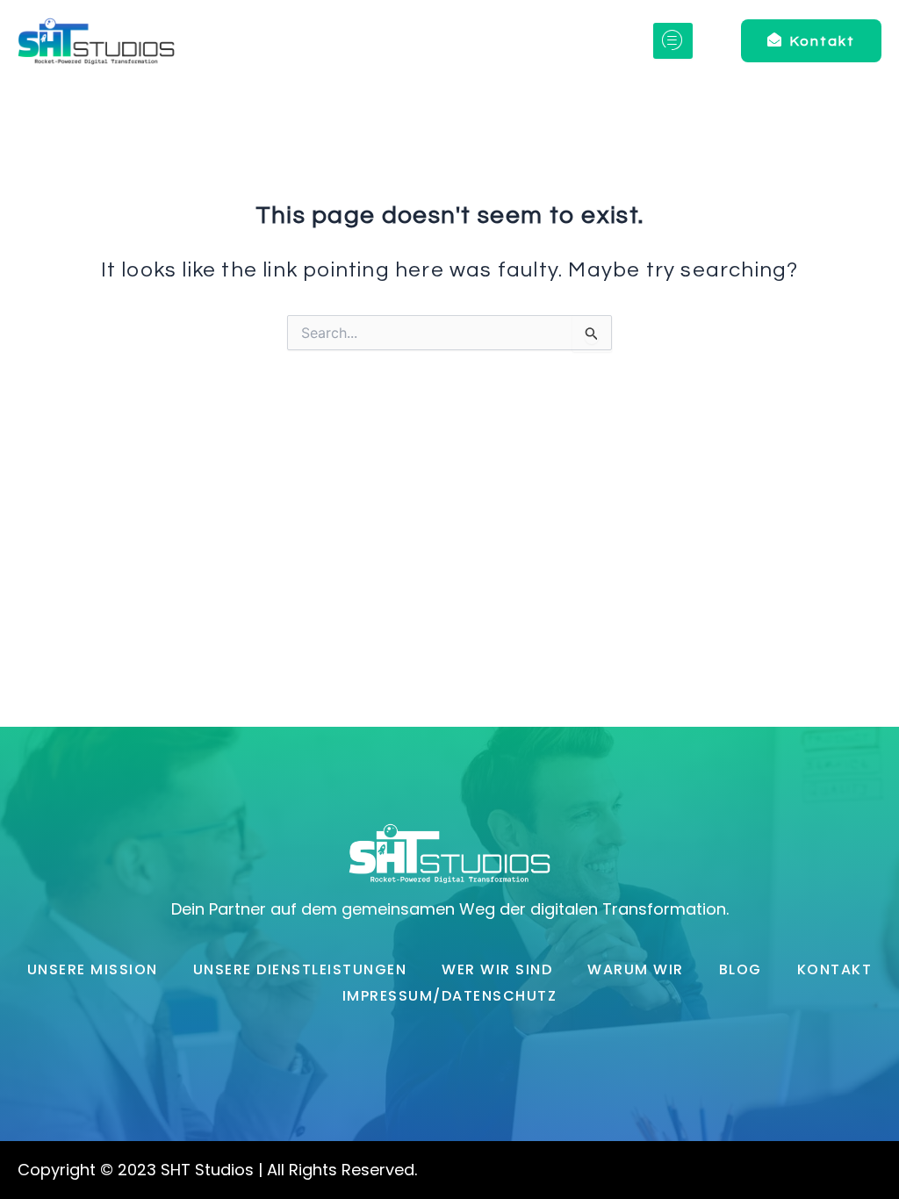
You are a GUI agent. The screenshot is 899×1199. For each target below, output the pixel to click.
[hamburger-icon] (673, 41)
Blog (740, 969)
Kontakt (835, 969)
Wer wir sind (497, 969)
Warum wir (635, 969)
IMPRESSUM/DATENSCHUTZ (449, 996)
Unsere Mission (92, 969)
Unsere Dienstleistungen (300, 969)
